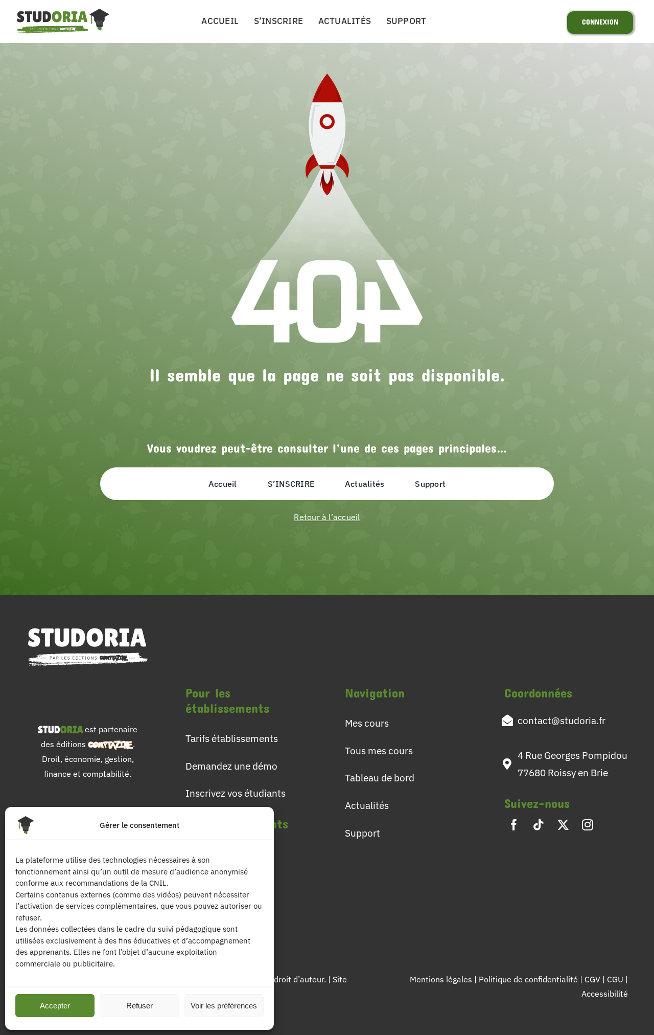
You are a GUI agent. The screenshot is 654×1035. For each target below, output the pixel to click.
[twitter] (563, 825)
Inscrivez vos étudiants (235, 792)
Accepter (55, 1005)
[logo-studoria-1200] (63, 10)
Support (362, 832)
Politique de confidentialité (529, 979)
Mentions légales (441, 979)
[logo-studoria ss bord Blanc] (88, 625)
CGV (593, 979)
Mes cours (367, 722)
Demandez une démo (231, 765)
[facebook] (514, 825)
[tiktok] (538, 825)
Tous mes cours (379, 750)
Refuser (139, 1005)
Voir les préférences (224, 1005)
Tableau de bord (379, 777)
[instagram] (587, 825)
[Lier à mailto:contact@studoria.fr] (507, 720)
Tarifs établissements (231, 738)
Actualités (367, 805)
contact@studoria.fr (561, 720)
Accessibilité (604, 993)
